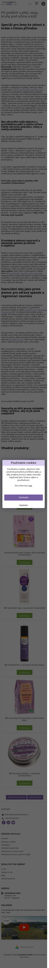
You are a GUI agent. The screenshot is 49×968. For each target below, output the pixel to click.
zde (30, 485)
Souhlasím (23, 497)
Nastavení (23, 505)
